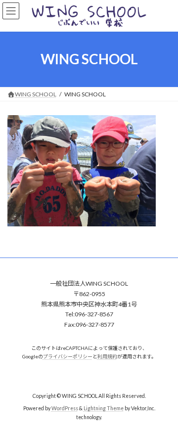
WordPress (64, 408)
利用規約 (107, 356)
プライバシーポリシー (67, 356)
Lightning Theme (104, 408)
